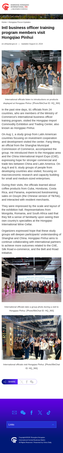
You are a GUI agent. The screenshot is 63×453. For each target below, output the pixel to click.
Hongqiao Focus (15, 22)
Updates (27, 22)
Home (4, 22)
